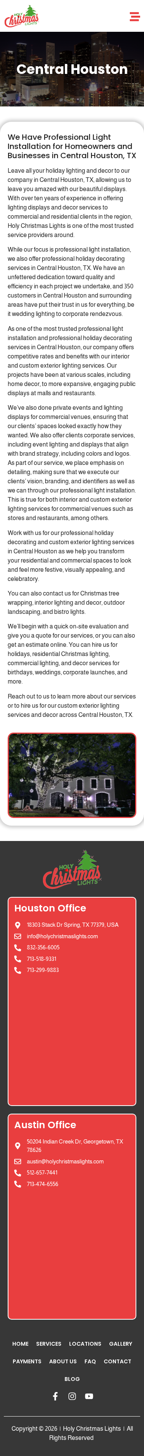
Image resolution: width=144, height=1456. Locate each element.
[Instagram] (72, 1396)
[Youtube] (89, 1396)
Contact (117, 1361)
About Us (63, 1361)
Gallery (120, 1344)
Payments (27, 1361)
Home (20, 1344)
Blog (72, 1379)
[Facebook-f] (55, 1396)
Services (48, 1344)
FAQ (90, 1361)
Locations (85, 1344)
